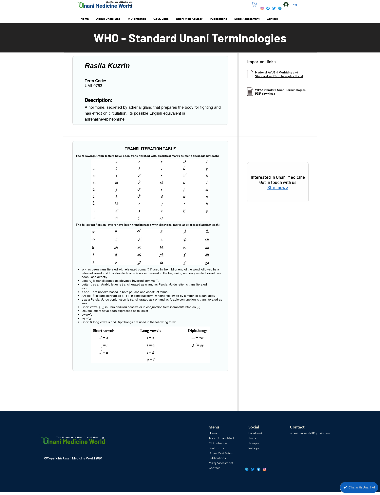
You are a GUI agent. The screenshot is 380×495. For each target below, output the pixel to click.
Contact (214, 468)
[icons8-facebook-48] (268, 8)
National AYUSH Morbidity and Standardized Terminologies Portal (279, 74)
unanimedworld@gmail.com (310, 433)
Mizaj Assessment (221, 463)
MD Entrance (218, 443)
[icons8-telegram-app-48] (280, 8)
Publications (217, 458)
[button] (254, 4)
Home (213, 433)
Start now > (277, 187)
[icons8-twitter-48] (274, 8)
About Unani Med (221, 438)
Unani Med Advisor (222, 453)
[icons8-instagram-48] (262, 8)
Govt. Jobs (216, 448)
